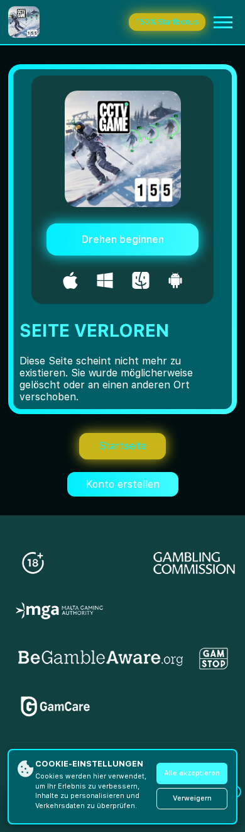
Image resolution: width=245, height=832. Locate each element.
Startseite (122, 446)
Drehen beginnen (123, 239)
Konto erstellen (123, 484)
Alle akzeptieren (192, 773)
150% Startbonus (167, 22)
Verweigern (192, 798)
